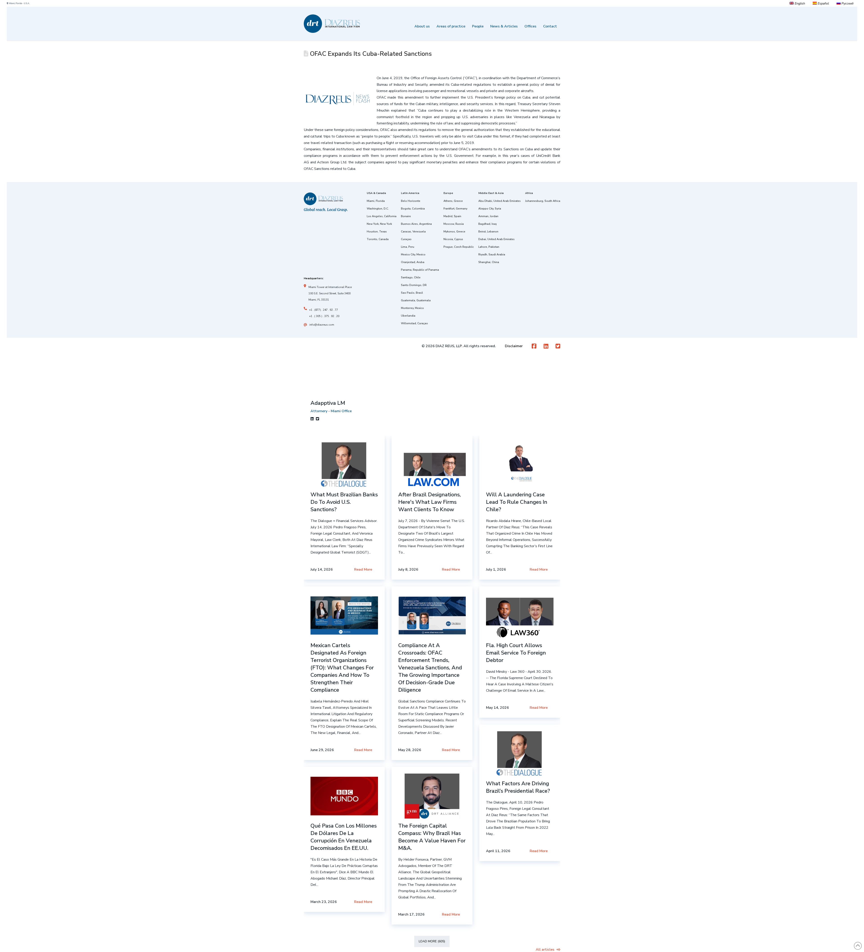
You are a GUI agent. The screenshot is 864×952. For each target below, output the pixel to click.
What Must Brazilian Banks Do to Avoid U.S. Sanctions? (344, 502)
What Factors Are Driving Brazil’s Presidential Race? (518, 787)
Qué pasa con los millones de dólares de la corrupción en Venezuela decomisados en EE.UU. (343, 837)
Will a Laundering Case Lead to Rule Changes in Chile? (516, 502)
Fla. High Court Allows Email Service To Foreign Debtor (516, 653)
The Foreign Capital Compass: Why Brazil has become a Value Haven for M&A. (432, 837)
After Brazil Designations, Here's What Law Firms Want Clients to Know (429, 502)
